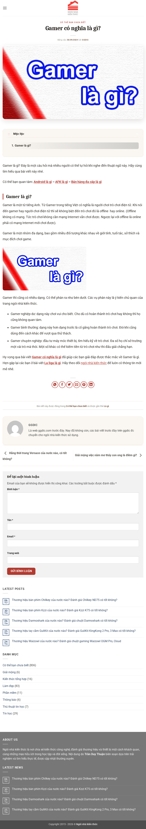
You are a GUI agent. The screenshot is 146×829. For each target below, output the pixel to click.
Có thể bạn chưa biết (73, 22)
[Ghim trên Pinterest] (83, 384)
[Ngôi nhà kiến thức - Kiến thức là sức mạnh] (73, 8)
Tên (10, 520)
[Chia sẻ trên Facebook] (62, 384)
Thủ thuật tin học (13, 706)
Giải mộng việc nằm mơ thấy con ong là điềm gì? (106, 455)
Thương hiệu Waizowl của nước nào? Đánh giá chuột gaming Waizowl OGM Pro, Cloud (66, 641)
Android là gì (43, 182)
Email (11, 536)
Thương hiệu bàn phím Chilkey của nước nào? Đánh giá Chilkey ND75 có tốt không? (64, 600)
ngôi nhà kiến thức (94, 363)
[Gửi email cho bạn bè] (76, 384)
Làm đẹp (8, 686)
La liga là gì (52, 363)
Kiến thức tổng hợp (15, 679)
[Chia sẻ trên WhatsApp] (55, 384)
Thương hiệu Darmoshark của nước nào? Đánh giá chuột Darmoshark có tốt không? (65, 620)
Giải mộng (9, 672)
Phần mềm (9, 692)
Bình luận (13, 489)
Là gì (106, 406)
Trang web (13, 553)
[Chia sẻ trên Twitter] (69, 384)
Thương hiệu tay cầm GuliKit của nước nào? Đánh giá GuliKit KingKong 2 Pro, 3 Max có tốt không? (74, 631)
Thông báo (9, 699)
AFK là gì (61, 182)
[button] (5, 8)
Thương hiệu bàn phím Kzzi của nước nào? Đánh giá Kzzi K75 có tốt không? (60, 610)
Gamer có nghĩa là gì (46, 357)
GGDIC (85, 40)
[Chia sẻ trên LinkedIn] (91, 384)
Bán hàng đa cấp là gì (86, 182)
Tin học (7, 713)
